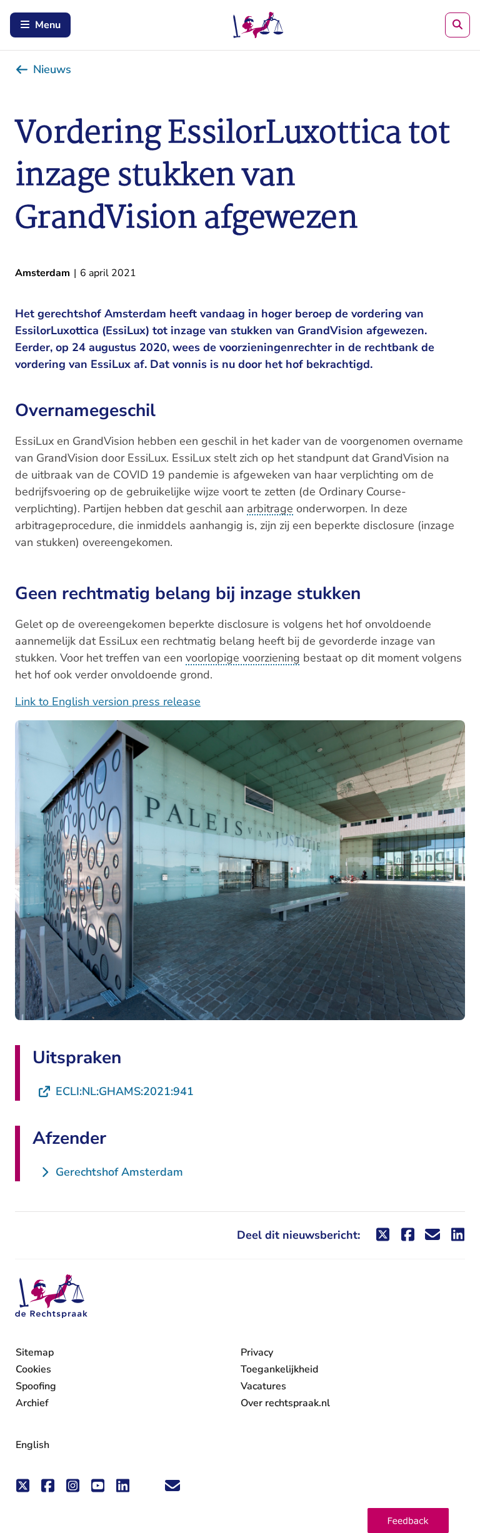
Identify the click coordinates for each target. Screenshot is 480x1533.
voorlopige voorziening (243, 657)
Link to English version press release (108, 701)
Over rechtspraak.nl (285, 1403)
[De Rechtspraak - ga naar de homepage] (51, 1296)
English (32, 1445)
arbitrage (270, 508)
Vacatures (263, 1386)
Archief (32, 1403)
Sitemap (35, 1352)
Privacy (257, 1352)
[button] (408, 1520)
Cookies (33, 1369)
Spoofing (36, 1386)
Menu (48, 25)
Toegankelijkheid (279, 1369)
